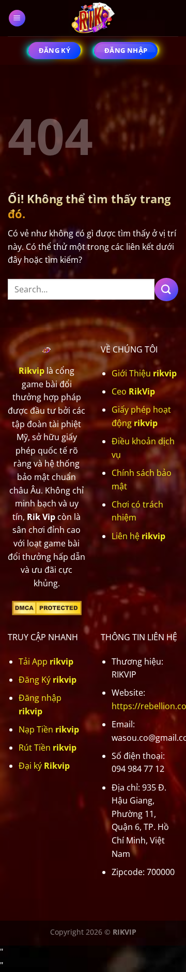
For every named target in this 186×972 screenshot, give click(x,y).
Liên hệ (138, 536)
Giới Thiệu (144, 373)
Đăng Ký (47, 679)
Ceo (133, 391)
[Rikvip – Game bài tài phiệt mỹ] (93, 18)
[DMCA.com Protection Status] (47, 607)
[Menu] (17, 18)
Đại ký (44, 765)
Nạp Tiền (49, 729)
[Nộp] (166, 289)
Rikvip (31, 370)
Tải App (46, 661)
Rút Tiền (47, 747)
